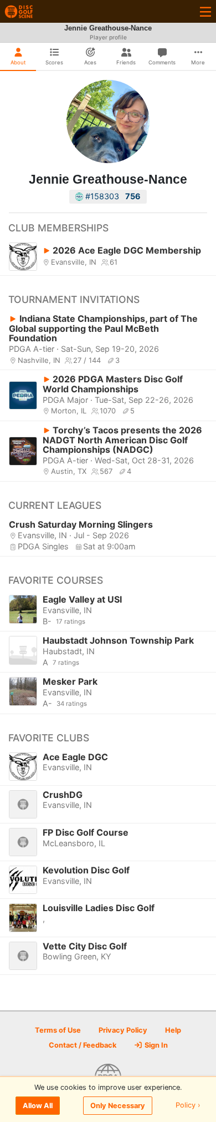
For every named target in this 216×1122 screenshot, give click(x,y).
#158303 (112, 196)
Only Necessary (117, 1105)
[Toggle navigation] (205, 11)
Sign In (155, 1045)
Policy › (188, 1105)
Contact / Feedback (82, 1045)
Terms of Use (58, 1030)
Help (173, 1030)
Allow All (38, 1105)
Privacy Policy (123, 1030)
